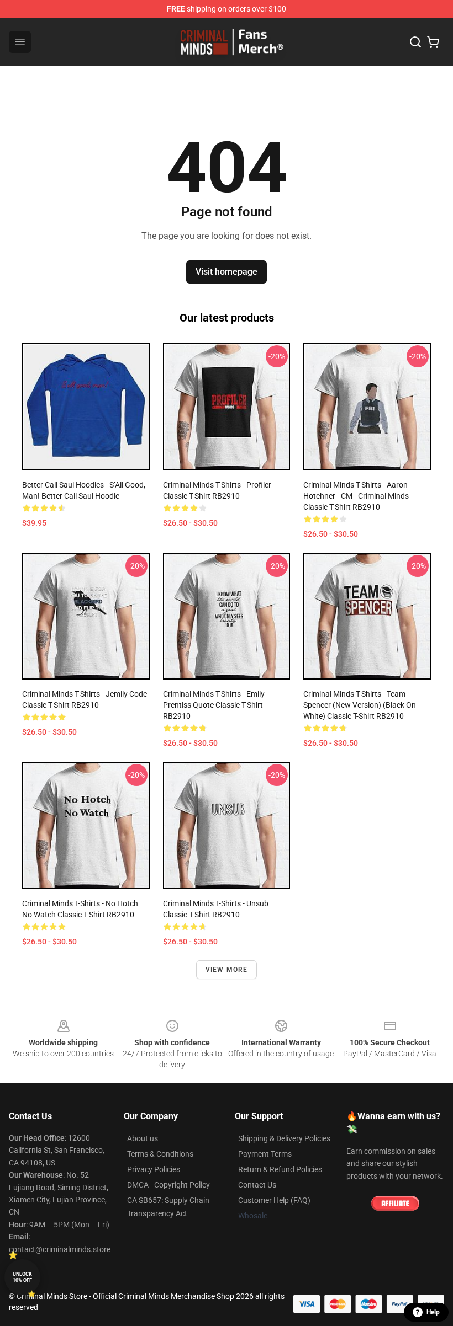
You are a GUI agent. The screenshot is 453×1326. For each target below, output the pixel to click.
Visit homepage (226, 271)
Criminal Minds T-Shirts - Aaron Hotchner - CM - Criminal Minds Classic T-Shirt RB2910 (356, 495)
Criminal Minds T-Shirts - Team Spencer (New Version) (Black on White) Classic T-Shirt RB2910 (359, 704)
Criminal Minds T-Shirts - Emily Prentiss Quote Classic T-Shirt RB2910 (214, 704)
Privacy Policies (153, 1169)
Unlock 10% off (22, 1277)
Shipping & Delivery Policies (284, 1138)
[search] (415, 42)
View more (227, 970)
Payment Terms (265, 1153)
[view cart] (433, 42)
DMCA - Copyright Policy (168, 1184)
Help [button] (433, 1312)
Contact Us (257, 1184)
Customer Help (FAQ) (274, 1200)
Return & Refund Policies (280, 1169)
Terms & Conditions (160, 1153)
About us (142, 1138)
